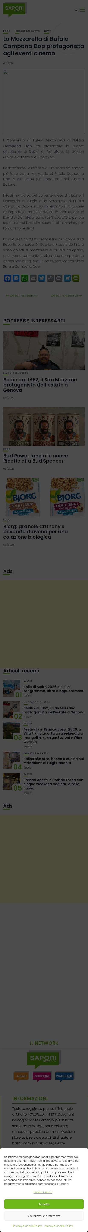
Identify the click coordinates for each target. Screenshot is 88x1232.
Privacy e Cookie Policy (27, 1226)
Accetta (44, 1204)
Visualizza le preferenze (44, 1216)
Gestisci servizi (43, 1192)
